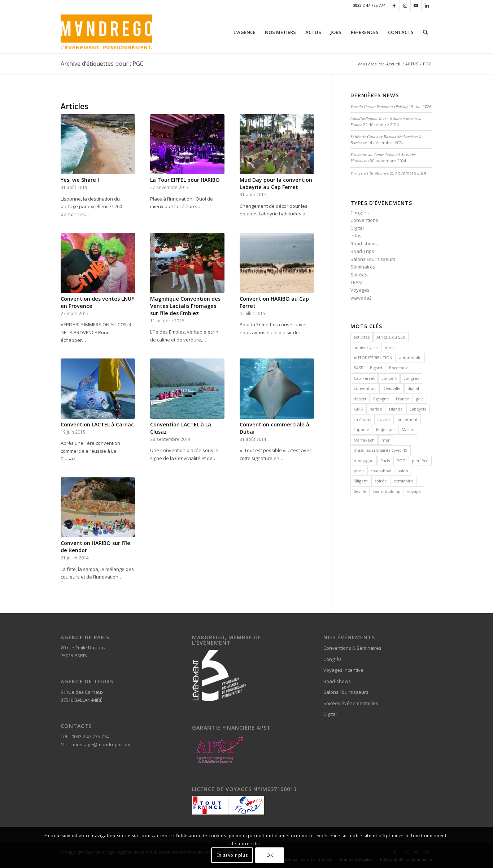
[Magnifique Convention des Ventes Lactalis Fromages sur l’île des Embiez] (187, 263)
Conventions (364, 220)
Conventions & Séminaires (352, 648)
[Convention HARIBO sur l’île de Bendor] (98, 507)
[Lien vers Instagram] (405, 5)
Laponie (361, 429)
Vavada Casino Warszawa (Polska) (379, 106)
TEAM (356, 282)
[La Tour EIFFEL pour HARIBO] (187, 144)
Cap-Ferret (364, 378)
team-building (386, 491)
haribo (376, 409)
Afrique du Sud (390, 337)
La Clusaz (362, 419)
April (389, 347)
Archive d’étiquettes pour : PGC (102, 64)
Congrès (359, 212)
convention (365, 388)
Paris (385, 460)
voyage (414, 491)
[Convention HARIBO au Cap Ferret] (277, 263)
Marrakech (364, 440)
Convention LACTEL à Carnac (97, 424)
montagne (364, 460)
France (402, 398)
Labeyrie (418, 409)
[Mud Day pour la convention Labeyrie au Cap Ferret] (277, 144)
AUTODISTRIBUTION (373, 357)
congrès (411, 378)
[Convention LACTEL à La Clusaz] (187, 388)
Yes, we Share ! (80, 179)
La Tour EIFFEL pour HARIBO (185, 179)
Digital (357, 228)
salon (403, 470)
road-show (381, 470)
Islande (396, 409)
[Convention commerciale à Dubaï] (277, 388)
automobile (410, 357)
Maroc (408, 429)
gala (420, 398)
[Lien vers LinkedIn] (427, 5)
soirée (381, 481)
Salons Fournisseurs (373, 259)
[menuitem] (244, 32)
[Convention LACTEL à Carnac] (98, 388)
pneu (359, 470)
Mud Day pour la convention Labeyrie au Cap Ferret (276, 183)
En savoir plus (232, 855)
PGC (401, 460)
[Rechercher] (425, 32)
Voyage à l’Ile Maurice (369, 173)
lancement (407, 419)
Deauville (392, 388)
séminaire (403, 481)
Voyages (360, 290)
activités (362, 337)
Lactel (384, 419)
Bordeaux (398, 367)
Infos (356, 235)
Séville (360, 491)
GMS (358, 409)
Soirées (358, 274)
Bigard (376, 367)
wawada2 (361, 298)
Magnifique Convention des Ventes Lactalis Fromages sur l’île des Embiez (185, 306)
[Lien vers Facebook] (394, 5)
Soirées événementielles (350, 703)
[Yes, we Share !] (98, 144)
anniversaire (366, 347)
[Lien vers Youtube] (416, 5)
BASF (358, 367)
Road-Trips (362, 251)
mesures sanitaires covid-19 (380, 450)
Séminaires (362, 266)
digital (413, 388)
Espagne (381, 398)
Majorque (385, 429)
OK (269, 855)
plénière (420, 460)
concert (389, 378)
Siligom (361, 481)
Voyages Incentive (343, 670)
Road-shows (364, 243)
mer (385, 440)
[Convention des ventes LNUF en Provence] (98, 263)
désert (360, 398)
